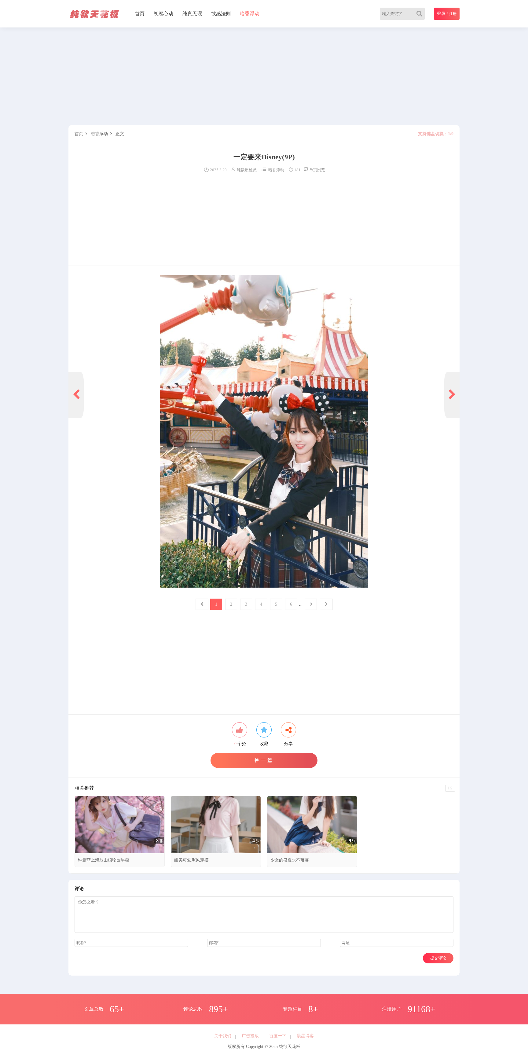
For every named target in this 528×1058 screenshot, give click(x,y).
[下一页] (452, 395)
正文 (120, 134)
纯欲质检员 (247, 170)
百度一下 (277, 1036)
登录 (441, 13)
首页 (140, 13)
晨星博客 (305, 1036)
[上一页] (76, 395)
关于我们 (222, 1036)
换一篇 (264, 760)
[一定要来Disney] (264, 431)
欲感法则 (221, 13)
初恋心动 (163, 13)
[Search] (420, 14)
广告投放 (250, 1036)
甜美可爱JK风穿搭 (191, 860)
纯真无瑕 (192, 13)
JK (450, 788)
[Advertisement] (251, 76)
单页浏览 (314, 170)
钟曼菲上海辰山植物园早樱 (103, 860)
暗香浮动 (249, 13)
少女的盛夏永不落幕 (289, 860)
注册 (453, 14)
